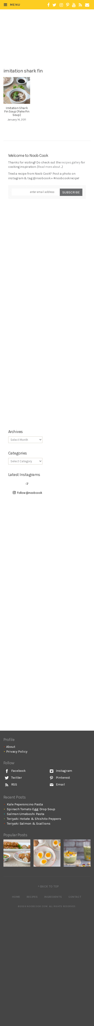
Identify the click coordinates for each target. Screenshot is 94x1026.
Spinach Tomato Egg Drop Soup (31, 809)
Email (60, 784)
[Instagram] (61, 5)
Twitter (16, 777)
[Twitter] (54, 5)
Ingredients (53, 896)
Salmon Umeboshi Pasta (25, 814)
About (10, 747)
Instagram (63, 771)
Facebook (18, 771)
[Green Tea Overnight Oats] (77, 852)
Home (16, 896)
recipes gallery (70, 162)
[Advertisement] (50, 49)
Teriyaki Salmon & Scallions (28, 823)
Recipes (32, 896)
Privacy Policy (16, 751)
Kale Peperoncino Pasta (25, 804)
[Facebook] (48, 5)
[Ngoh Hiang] (16, 852)
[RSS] (80, 5)
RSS (13, 784)
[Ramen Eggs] (47, 852)
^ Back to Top (48, 886)
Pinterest (62, 777)
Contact (74, 896)
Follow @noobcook (29, 492)
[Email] (87, 5)
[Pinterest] (67, 5)
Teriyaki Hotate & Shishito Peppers (34, 819)
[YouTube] (74, 5)
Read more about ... (50, 167)
